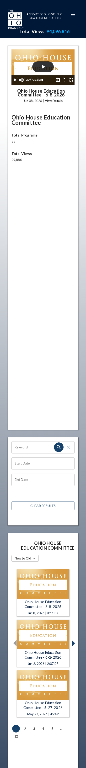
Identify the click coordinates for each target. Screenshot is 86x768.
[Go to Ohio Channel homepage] (15, 19)
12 (16, 736)
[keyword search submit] (59, 447)
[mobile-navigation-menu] (73, 16)
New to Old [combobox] (23, 558)
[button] (14, 643)
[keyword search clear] (68, 447)
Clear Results (43, 506)
